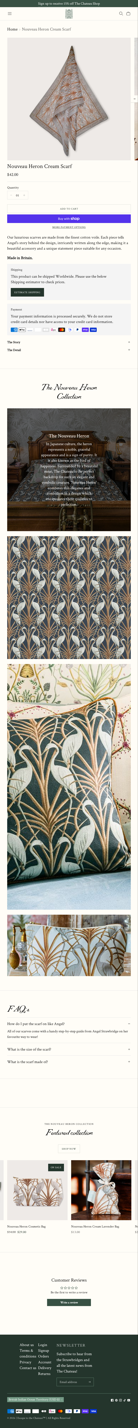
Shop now (69, 1148)
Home (12, 29)
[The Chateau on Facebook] (112, 1400)
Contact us (28, 1367)
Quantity (13, 187)
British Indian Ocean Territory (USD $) (34, 1399)
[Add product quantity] (11, 195)
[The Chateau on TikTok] (124, 1400)
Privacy (25, 1361)
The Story (13, 342)
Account (44, 1361)
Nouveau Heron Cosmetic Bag (26, 1226)
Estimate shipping (27, 292)
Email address (68, 1378)
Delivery (44, 1367)
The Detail (14, 350)
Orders (43, 1356)
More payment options (69, 227)
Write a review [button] (69, 1302)
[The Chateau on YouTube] (128, 1400)
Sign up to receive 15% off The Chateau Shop (69, 3)
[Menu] (9, 13)
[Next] (134, 98)
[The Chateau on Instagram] (120, 1400)
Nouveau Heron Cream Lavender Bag (95, 1226)
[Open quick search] (121, 13)
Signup (43, 1350)
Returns (44, 1373)
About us (27, 1344)
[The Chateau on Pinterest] (116, 1400)
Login (42, 1344)
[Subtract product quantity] (24, 195)
